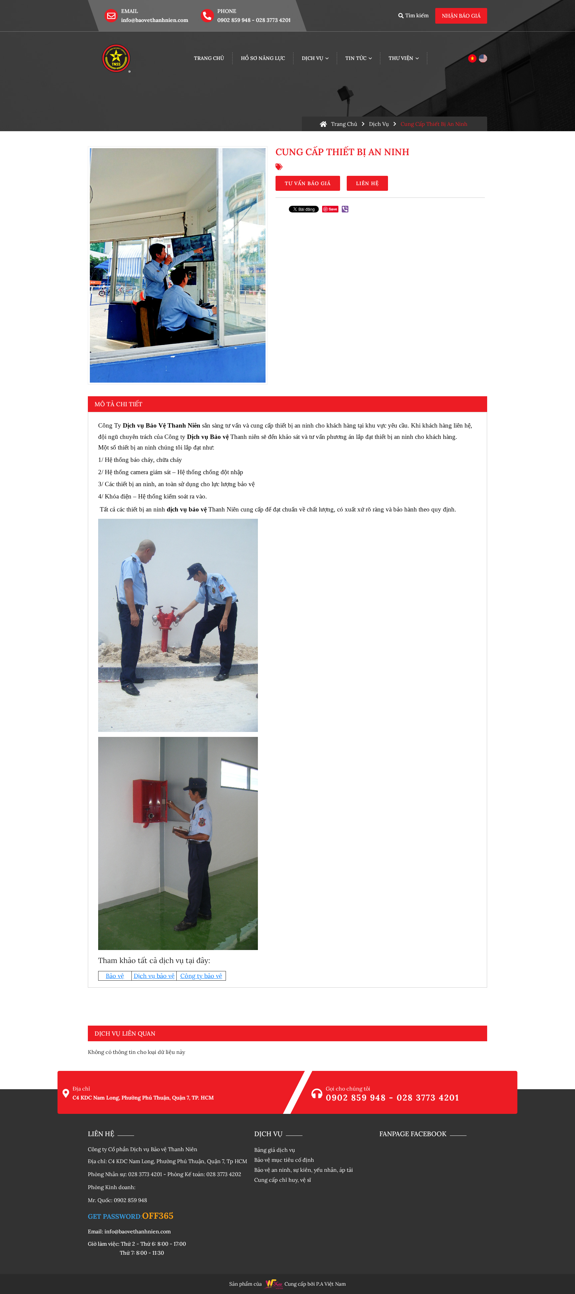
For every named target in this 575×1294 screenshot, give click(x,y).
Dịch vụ (379, 124)
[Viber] (345, 209)
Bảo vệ (115, 976)
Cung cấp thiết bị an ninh (434, 124)
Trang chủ (344, 124)
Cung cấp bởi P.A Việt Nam (315, 1284)
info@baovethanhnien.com (154, 20)
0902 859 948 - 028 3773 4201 (254, 20)
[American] (483, 58)
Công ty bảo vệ (201, 976)
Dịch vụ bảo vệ (154, 976)
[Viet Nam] (472, 58)
